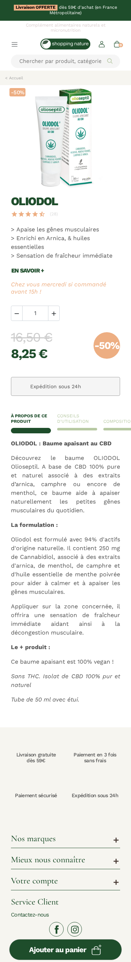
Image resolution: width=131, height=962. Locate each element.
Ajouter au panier (57, 950)
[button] (102, 44)
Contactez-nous (30, 914)
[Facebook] (56, 929)
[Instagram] (74, 929)
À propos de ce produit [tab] (29, 418)
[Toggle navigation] (14, 44)
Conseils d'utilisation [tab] (73, 418)
